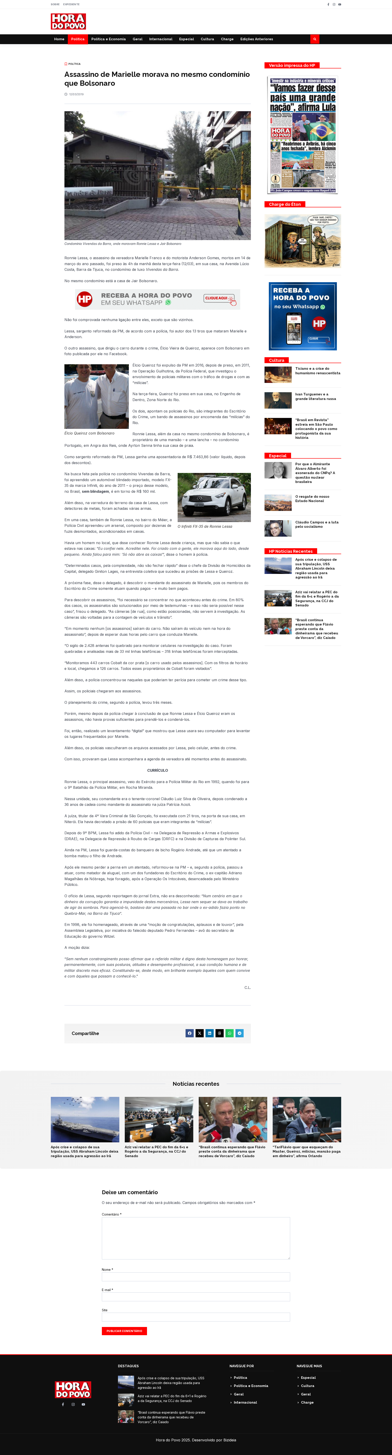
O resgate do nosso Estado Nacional (312, 499)
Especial (186, 39)
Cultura (207, 39)
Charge (227, 39)
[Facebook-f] (328, 4)
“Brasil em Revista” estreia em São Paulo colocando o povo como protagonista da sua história (316, 429)
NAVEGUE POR (242, 1366)
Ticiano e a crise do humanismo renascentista (318, 371)
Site (105, 1310)
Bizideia (229, 1440)
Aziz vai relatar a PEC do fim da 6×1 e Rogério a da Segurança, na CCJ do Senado (317, 599)
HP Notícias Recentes (291, 551)
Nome (107, 1270)
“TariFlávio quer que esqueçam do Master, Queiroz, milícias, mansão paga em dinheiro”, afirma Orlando (307, 1151)
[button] (314, 39)
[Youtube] (339, 4)
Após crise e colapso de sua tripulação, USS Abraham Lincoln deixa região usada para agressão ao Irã (316, 568)
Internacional (160, 39)
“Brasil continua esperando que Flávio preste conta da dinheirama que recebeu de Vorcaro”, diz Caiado (316, 629)
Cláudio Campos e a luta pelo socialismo (317, 524)
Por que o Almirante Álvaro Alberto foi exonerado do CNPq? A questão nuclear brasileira (315, 473)
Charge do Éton (285, 204)
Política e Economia (108, 39)
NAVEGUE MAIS (309, 1366)
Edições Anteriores (256, 39)
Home (59, 39)
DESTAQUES (128, 1366)
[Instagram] (334, 4)
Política (78, 39)
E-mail (107, 1290)
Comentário (112, 1214)
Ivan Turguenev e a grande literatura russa (315, 396)
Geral (137, 39)
